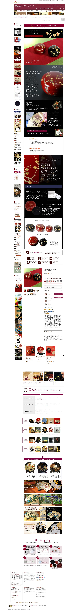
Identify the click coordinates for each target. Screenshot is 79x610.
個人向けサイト (36, 602)
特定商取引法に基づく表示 (22, 602)
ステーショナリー (18, 239)
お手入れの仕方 (17, 208)
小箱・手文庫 (17, 237)
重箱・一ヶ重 (17, 251)
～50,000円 (16, 178)
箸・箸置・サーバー (18, 255)
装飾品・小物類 (18, 242)
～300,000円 (16, 176)
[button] (25, 355)
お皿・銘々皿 (17, 253)
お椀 (16, 246)
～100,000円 (16, 177)
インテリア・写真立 (18, 235)
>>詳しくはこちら (13, 579)
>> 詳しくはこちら (13, 597)
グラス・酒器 (17, 244)
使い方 (16, 209)
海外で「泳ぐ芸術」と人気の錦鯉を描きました (51, 435)
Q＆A (27, 602)
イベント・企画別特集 (18, 348)
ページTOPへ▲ (31, 602)
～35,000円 (16, 179)
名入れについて (17, 214)
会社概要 (17, 602)
